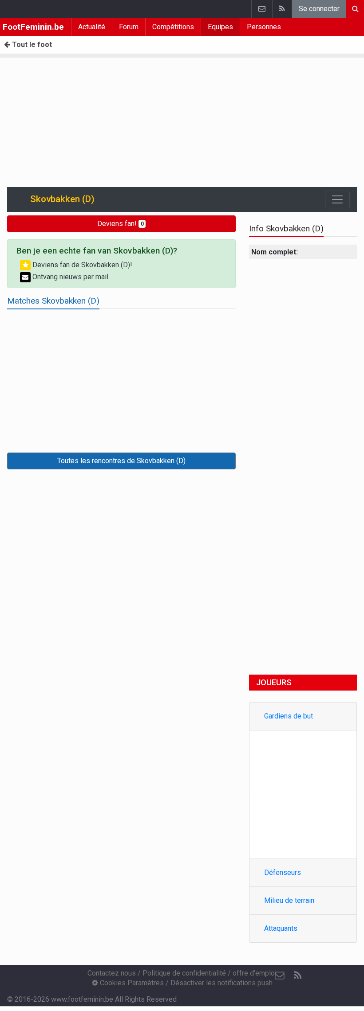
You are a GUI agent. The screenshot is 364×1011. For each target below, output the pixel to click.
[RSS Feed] (282, 9)
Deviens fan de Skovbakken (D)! (81, 265)
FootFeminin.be (33, 27)
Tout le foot (31, 44)
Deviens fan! (120, 223)
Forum (128, 27)
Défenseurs (282, 872)
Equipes (220, 27)
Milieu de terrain (289, 900)
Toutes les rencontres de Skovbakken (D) (121, 461)
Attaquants (280, 928)
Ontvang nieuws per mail (69, 277)
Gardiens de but (288, 716)
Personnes (264, 27)
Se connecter (319, 8)
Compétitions (173, 27)
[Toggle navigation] (337, 199)
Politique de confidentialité (184, 973)
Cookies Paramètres (131, 983)
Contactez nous (111, 973)
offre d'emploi (255, 973)
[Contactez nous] (261, 9)
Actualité (91, 27)
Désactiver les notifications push (221, 983)
